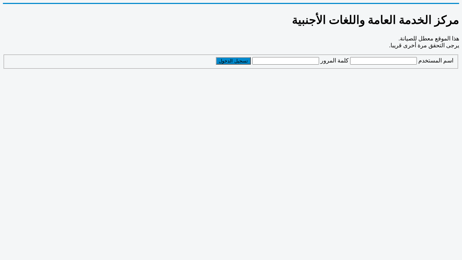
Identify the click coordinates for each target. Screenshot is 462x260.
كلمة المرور (335, 60)
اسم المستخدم (435, 60)
